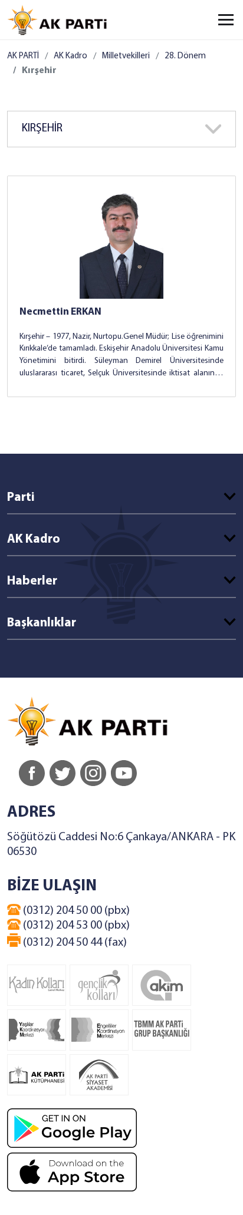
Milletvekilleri (126, 56)
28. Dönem (185, 56)
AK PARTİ (23, 56)
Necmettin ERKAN (60, 312)
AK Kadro (70, 56)
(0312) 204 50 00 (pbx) (75, 911)
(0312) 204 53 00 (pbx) (75, 926)
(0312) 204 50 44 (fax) (74, 943)
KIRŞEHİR (42, 128)
